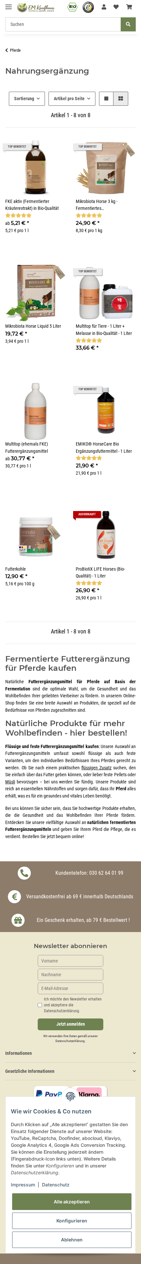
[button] (104, 7)
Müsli (10, 782)
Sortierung (24, 98)
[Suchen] (128, 24)
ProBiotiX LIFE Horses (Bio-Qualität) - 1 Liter (100, 572)
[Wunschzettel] (116, 7)
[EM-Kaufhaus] (36, 7)
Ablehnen (72, 1239)
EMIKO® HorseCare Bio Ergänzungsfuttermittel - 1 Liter (104, 447)
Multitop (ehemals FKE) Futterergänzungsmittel (26, 447)
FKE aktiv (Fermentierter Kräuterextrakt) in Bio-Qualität (32, 205)
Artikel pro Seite (69, 98)
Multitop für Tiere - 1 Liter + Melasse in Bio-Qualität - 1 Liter (104, 329)
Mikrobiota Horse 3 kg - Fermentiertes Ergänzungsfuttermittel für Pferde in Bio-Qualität (99, 205)
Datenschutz (56, 1184)
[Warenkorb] (129, 7)
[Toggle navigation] (8, 4)
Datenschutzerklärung (70, 1041)
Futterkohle (15, 569)
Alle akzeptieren (72, 1201)
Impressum (23, 1184)
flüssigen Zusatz (96, 768)
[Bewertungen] (18, 215)
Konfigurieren (71, 1220)
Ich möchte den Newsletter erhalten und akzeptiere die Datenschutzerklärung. (73, 1005)
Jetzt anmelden (70, 1024)
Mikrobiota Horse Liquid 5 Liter (33, 326)
